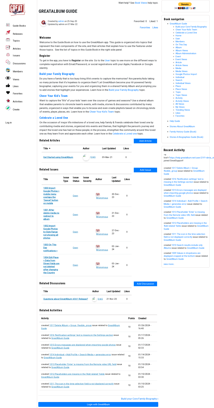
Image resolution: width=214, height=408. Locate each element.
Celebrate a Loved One (53, 117)
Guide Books (19, 26)
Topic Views (181, 95)
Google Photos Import (186, 74)
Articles (17, 48)
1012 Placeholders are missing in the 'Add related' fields (77, 374)
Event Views (181, 59)
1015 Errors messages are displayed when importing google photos (82, 345)
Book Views (141, 2)
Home (178, 35)
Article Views (182, 65)
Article (179, 62)
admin (61, 21)
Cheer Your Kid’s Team (186, 29)
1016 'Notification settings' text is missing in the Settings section (81, 335)
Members (18, 71)
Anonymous (102, 198)
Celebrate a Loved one (125, 133)
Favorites (145, 27)
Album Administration (186, 53)
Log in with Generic (98, 404)
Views (16, 79)
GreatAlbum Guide (60, 338)
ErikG (93, 157)
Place (178, 86)
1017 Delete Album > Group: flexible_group (70, 325)
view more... (169, 264)
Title (47, 148)
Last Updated (109, 148)
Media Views (182, 71)
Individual (180, 77)
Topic (178, 92)
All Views (180, 104)
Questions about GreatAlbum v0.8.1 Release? (65, 299)
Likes (155, 27)
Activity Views (182, 101)
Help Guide (175, 121)
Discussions (19, 63)
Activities (17, 101)
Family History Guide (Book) (183, 131)
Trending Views (183, 110)
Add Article (145, 140)
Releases (18, 34)
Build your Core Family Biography (139, 398)
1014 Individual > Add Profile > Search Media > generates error (80, 354)
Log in (8, 122)
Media (178, 68)
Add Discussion (145, 283)
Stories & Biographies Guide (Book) (186, 137)
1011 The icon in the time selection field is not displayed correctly (81, 384)
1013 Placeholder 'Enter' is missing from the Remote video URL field (82, 364)
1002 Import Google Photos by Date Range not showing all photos (50, 232)
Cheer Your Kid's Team (53, 96)
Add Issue (145, 169)
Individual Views (183, 83)
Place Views (181, 89)
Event (178, 56)
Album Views (182, 50)
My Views (180, 107)
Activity (179, 98)
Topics (16, 40)
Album (179, 47)
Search (179, 80)
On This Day (181, 44)
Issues (16, 55)
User (107, 60)
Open (75, 196)
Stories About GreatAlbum (182, 126)
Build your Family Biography (57, 74)
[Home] (18, 9)
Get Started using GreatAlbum (58, 157)
